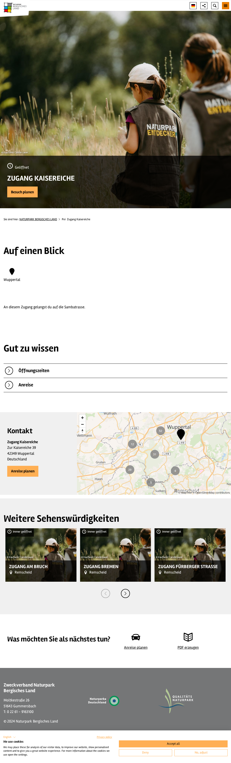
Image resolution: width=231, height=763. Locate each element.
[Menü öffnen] (225, 5)
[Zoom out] (82, 424)
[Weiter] (125, 593)
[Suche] (214, 5)
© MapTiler (185, 492)
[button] (22, 192)
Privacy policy (104, 737)
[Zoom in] (82, 417)
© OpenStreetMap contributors (211, 492)
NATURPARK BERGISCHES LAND (38, 219)
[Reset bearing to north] (82, 431)
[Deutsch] (193, 5)
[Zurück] (105, 593)
